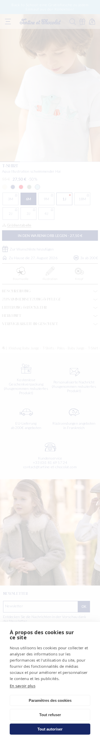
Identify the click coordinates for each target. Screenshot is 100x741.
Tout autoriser (50, 729)
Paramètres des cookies (50, 700)
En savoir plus (22, 685)
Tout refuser (50, 715)
